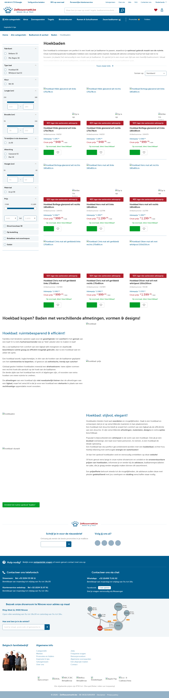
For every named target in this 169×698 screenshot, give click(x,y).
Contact (74, 665)
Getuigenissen (110, 2)
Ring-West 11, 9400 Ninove (15, 610)
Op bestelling (12, 232)
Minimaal (13, 106)
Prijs (6, 199)
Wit (11, 84)
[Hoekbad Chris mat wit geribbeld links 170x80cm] (62, 243)
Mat (11, 157)
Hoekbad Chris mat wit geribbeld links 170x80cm (60, 282)
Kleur (6, 80)
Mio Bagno (14, 58)
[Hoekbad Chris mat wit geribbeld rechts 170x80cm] (105, 243)
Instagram (111, 543)
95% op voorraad (57, 2)
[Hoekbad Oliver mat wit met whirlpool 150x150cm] (148, 243)
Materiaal (8, 188)
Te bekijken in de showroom (16, 138)
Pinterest (118, 543)
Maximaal (28, 106)
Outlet (9, 245)
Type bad (8, 65)
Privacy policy (112, 695)
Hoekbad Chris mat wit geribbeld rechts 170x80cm (103, 282)
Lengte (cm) (9, 91)
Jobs (129, 2)
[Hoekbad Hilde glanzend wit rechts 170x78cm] (105, 90)
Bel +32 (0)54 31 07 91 (38, 587)
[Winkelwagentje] (166, 8)
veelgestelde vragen (43, 562)
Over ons (122, 2)
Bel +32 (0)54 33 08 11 (25, 578)
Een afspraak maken (79, 662)
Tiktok (97, 543)
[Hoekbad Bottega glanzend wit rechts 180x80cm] (62, 167)
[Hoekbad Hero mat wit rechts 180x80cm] (148, 167)
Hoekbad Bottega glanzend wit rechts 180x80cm (62, 205)
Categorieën (41, 651)
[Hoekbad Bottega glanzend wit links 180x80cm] (148, 90)
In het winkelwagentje (49, 152)
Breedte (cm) (9, 115)
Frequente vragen (78, 654)
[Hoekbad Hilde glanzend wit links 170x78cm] (62, 90)
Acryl (12, 192)
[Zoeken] (122, 10)
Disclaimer (101, 695)
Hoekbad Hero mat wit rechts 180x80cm (144, 205)
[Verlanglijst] (156, 10)
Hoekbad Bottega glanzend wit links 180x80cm (147, 129)
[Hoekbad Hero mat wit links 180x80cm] (105, 167)
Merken (39, 654)
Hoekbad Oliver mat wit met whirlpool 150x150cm (143, 282)
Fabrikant (8, 49)
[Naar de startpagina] (19, 10)
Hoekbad (13, 70)
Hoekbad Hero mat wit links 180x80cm (100, 205)
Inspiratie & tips (42, 659)
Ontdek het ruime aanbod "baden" (20, 505)
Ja (11, 143)
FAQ (135, 2)
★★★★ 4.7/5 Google (13, 2)
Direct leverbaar (14, 226)
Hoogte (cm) (9, 164)
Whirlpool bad (15, 73)
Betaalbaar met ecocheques (18, 238)
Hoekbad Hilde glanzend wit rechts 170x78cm (104, 129)
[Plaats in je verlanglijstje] (58, 152)
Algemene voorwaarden (81, 659)
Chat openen (104, 588)
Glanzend (14, 154)
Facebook (104, 543)
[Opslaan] (47, 627)
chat (116, 572)
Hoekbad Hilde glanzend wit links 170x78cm (60, 129)
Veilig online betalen (36, 2)
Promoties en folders (45, 656)
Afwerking (8, 149)
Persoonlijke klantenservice (81, 2)
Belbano (13, 53)
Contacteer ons (146, 2)
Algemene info (44, 645)
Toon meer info (103, 66)
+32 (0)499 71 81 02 (108, 578)
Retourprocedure (78, 656)
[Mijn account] (162, 10)
